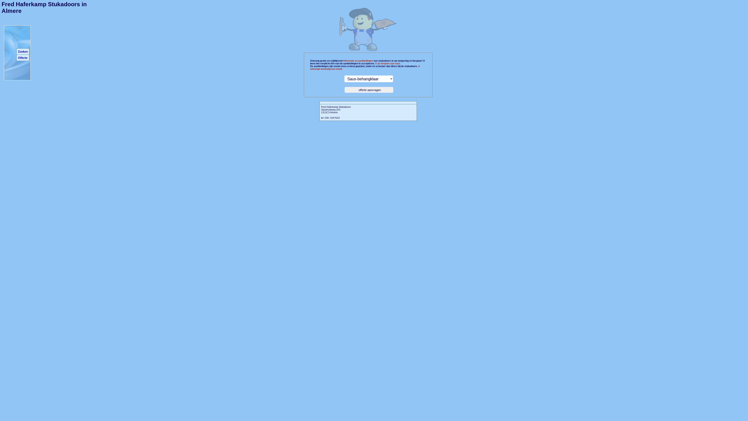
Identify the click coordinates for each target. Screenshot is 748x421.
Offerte (22, 57)
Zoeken (23, 51)
